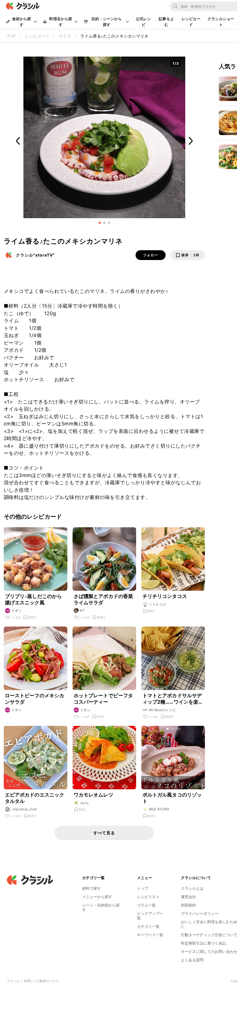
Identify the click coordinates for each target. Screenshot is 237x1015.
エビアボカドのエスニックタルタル (34, 798)
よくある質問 (192, 960)
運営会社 (188, 896)
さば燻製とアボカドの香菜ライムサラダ (103, 599)
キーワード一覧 (150, 934)
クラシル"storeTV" (35, 255)
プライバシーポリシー (200, 913)
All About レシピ (162, 710)
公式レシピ (143, 21)
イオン (16, 610)
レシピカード (191, 21)
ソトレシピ (158, 604)
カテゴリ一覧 (148, 926)
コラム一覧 (146, 905)
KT (82, 610)
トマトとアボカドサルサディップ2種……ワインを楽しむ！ (172, 699)
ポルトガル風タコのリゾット (172, 798)
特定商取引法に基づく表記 (203, 943)
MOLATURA (159, 809)
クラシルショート (221, 21)
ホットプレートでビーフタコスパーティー (103, 699)
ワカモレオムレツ (93, 795)
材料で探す (91, 888)
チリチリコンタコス (164, 596)
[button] (99, 222)
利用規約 (188, 905)
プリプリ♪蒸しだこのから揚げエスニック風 (33, 599)
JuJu (84, 803)
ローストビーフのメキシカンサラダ (34, 699)
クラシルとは (192, 888)
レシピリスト (148, 896)
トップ (142, 888)
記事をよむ (166, 21)
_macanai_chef (24, 809)
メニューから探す (97, 896)
